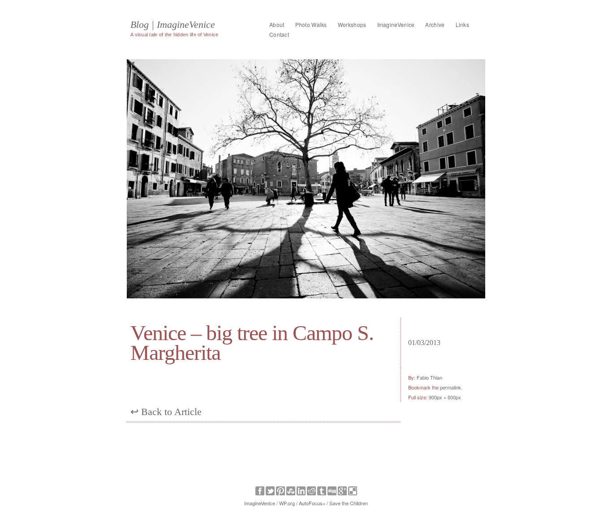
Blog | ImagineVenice (172, 25)
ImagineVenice (396, 24)
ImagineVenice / (261, 503)
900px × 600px (445, 397)
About (276, 24)
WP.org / (288, 503)
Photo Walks (311, 24)
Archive (434, 24)
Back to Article (166, 411)
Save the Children (348, 503)
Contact (279, 34)
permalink (450, 387)
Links (463, 24)
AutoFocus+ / (313, 503)
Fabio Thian (429, 377)
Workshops (352, 24)
